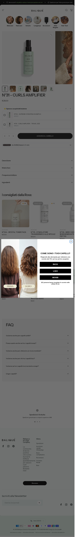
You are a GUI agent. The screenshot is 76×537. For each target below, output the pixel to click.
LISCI (55, 271)
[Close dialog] (71, 241)
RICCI (55, 264)
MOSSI (55, 278)
